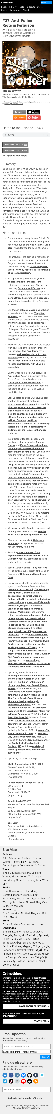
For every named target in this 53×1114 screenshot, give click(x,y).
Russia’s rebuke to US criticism (28, 666)
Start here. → (41, 1021)
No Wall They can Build (34, 913)
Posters (25, 872)
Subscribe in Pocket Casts (34, 117)
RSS (14, 855)
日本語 (35, 939)
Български (8, 942)
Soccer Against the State (34, 534)
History (16, 861)
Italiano (27, 931)
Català (6, 961)
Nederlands (9, 950)
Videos (6, 876)
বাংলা (19, 953)
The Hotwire (9, 916)
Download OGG (15, 150)
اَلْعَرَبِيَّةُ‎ (39, 950)
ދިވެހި (13, 961)
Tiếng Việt (41, 957)
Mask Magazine (30, 310)
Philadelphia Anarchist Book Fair (25, 675)
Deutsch (37, 931)
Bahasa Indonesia (33, 942)
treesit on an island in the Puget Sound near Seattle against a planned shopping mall (27, 624)
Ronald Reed (14, 801)
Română (11, 953)
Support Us (46, 3)
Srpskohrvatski (25, 950)
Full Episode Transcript (14, 155)
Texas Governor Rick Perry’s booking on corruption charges (29, 656)
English (6, 931)
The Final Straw (30, 351)
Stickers (36, 872)
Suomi (26, 939)
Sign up (45, 1057)
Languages (15, 10)
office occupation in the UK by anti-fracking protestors (27, 631)
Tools (21, 7)
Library (13, 7)
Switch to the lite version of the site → (26, 1098)
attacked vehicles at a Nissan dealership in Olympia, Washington (25, 608)
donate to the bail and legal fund (25, 281)
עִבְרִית (45, 953)
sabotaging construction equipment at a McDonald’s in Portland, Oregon (29, 602)
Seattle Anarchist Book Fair (30, 678)
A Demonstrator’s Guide (31, 865)
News (34, 861)
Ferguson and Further (29, 288)
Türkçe (37, 946)
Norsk (42, 961)
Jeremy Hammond (25, 546)
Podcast (7, 909)
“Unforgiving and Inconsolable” (24, 382)
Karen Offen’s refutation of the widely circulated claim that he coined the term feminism (28, 448)
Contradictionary (12, 894)
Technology (9, 865)
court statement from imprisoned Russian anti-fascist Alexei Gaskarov (28, 555)
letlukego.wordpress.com (21, 404)
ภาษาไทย (7, 957)
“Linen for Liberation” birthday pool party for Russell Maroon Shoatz (28, 685)
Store (40, 7)
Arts (4, 858)
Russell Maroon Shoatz (20, 782)
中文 (18, 942)
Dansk (37, 953)
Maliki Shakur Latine (18, 764)
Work (26, 894)
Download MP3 (15, 144)
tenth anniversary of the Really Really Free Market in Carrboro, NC (29, 743)
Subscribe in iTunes (33, 112)
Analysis (26, 858)
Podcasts (30, 7)
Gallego (21, 961)
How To (25, 861)
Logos (23, 876)
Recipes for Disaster (28, 898)
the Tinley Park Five (36, 567)
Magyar (27, 946)
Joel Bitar (13, 823)
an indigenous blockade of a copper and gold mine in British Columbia (29, 618)
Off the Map (17, 905)
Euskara (16, 946)
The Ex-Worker (11, 913)
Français (7, 935)
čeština (6, 946)
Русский (43, 935)
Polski (5, 939)
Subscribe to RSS (19, 112)
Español (16, 931)
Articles (7, 854)
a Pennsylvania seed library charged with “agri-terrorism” (28, 640)
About (26, 10)
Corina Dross (15, 298)
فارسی (45, 946)
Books (4, 7)
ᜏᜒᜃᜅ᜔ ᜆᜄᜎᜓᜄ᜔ (10, 964)
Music (15, 876)
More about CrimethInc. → (34, 1006)
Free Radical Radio (25, 360)
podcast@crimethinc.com (13, 104)
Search (4, 10)
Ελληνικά (16, 939)
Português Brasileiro (25, 935)
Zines (5, 872)
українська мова (24, 957)
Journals (15, 872)
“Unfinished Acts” (17, 376)
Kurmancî (32, 961)
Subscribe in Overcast (19, 117)
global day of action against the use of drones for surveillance (26, 749)
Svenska (27, 953)
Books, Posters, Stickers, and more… (23, 924)
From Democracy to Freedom (19, 891)
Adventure (15, 858)
